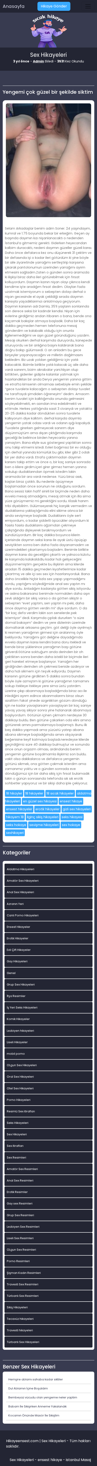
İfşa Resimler (16, 996)
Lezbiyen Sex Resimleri (23, 1227)
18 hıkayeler (34, 793)
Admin (38, 61)
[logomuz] (48, 31)
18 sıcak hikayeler (60, 793)
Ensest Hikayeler (18, 927)
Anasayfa (14, 6)
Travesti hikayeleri (20, 1330)
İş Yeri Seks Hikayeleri (22, 1007)
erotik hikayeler (47, 809)
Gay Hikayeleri (17, 961)
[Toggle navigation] (88, 6)
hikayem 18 (15, 817)
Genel (11, 973)
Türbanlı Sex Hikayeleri (23, 1342)
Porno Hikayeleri (18, 1100)
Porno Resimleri (18, 1261)
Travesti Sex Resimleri (22, 1284)
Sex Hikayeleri (17, 1134)
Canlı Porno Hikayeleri (23, 915)
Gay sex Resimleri (19, 1203)
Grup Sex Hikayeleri (21, 984)
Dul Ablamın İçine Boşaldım (28, 1388)
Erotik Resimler (17, 1192)
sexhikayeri (15, 833)
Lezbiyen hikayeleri (20, 1031)
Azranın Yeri (15, 904)
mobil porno (16, 1054)
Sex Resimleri (16, 1157)
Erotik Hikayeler (17, 938)
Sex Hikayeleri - (24, 1459)
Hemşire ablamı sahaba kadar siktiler (35, 1379)
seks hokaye (16, 825)
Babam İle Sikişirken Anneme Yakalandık (37, 1406)
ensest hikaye (71, 801)
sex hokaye (71, 825)
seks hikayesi (72, 817)
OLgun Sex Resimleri (21, 1250)
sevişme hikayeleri (44, 825)
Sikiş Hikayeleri (17, 1307)
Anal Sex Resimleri (20, 1180)
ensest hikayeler (19, 809)
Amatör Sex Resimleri (22, 1169)
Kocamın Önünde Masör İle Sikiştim (33, 1415)
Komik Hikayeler (18, 1019)
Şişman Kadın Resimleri (24, 1273)
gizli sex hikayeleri (77, 809)
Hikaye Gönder (54, 6)
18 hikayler (14, 793)
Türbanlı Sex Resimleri (23, 1296)
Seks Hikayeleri (17, 1123)
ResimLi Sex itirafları (21, 1111)
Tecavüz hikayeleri (20, 1319)
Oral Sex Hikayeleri (20, 1077)
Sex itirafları (15, 1146)
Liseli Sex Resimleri (20, 1238)
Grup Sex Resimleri (20, 1215)
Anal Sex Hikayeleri (20, 892)
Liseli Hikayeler (17, 1042)
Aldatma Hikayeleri (20, 869)
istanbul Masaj (78, 1459)
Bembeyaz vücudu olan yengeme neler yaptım (42, 1397)
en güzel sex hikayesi (40, 801)
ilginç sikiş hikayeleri (42, 817)
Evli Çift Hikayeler (19, 950)
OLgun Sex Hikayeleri (22, 1065)
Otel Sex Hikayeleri (20, 1088)
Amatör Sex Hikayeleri (23, 881)
